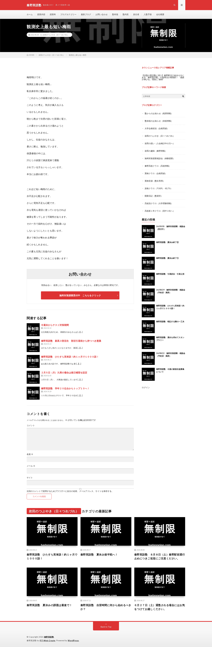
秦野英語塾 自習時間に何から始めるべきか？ (105, 607)
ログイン (146, 387)
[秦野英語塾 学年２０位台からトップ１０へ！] (33, 393)
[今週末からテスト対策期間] (33, 329)
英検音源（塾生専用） (155, 181)
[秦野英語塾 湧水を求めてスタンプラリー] (148, 342)
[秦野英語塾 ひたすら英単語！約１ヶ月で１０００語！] (33, 361)
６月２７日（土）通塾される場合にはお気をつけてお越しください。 (159, 607)
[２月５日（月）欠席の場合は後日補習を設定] (33, 377)
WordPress (73, 640)
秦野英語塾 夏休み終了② (167, 242)
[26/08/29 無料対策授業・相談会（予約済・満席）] (148, 294)
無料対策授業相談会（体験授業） (160, 158)
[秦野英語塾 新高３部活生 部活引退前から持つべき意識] (33, 345)
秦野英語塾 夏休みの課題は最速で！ (49, 605)
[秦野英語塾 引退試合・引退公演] (148, 279)
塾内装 (126, 14)
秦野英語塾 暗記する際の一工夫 (170, 321)
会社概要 (160, 14)
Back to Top (106, 627)
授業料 (53, 14)
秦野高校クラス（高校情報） (158, 166)
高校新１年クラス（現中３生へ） (160, 211)
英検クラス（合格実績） (156, 173)
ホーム (30, 14)
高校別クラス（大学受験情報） (159, 203)
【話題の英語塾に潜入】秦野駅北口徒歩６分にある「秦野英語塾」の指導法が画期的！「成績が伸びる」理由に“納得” (163, 77)
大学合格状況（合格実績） (157, 128)
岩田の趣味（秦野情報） (156, 151)
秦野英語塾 (49, 637)
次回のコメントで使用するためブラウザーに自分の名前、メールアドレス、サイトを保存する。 (70, 491)
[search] (183, 96)
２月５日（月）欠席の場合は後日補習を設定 (64, 372)
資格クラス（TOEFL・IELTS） (158, 188)
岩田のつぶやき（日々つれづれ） (56, 35)
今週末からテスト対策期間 (55, 325)
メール (31, 466)
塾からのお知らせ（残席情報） (159, 113)
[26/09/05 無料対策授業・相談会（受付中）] (148, 231)
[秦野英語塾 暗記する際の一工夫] (148, 326)
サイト (30, 478)
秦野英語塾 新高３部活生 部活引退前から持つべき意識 (71, 340)
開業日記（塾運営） (154, 196)
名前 (30, 454)
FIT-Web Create (47, 640)
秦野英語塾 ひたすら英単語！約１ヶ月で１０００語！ (70, 356)
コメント (31, 425)
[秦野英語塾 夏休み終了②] (148, 247)
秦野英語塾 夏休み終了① (167, 258)
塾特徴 (115, 14)
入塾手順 (148, 14)
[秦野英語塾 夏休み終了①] (148, 263)
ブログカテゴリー (68, 14)
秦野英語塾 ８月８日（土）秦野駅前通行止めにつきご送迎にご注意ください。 (159, 556)
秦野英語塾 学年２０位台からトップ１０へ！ (65, 388)
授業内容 (41, 14)
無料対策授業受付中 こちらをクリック (80, 295)
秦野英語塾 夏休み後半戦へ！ (99, 554)
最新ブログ (86, 14)
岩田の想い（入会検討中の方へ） (160, 143)
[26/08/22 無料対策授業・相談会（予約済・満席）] (148, 358)
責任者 (136, 14)
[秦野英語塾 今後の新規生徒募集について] (148, 374)
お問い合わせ (101, 14)
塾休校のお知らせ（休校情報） (159, 121)
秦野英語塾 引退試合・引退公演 (170, 274)
